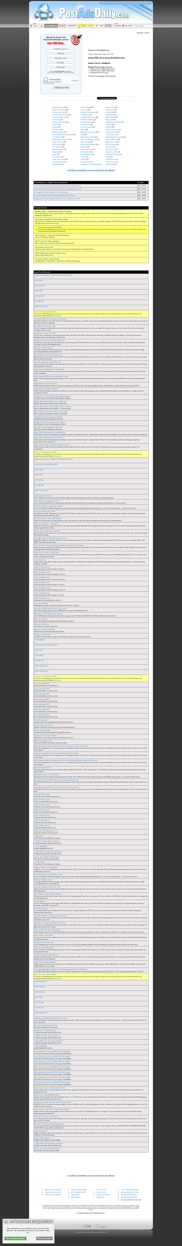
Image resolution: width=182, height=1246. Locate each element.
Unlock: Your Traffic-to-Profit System (46, 857)
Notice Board (85, 142)
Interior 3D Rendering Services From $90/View (49, 432)
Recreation (109, 147)
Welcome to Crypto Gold (42, 635)
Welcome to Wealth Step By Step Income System (50, 609)
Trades (108, 157)
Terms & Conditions (103, 1195)
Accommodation (58, 107)
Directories (56, 120)
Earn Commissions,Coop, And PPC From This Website (52, 1051)
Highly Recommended (88, 132)
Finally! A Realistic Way (42, 730)
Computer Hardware (59, 117)
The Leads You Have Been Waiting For (47, 930)
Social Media (85, 152)
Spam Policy (101, 1197)
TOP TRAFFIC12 (40, 987)
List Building (56, 137)
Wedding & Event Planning (90, 164)
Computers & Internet (88, 117)
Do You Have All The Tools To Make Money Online (51, 1109)
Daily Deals (110, 117)
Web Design (56, 164)
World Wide (110, 164)
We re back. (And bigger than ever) (45, 831)
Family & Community (113, 122)
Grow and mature (40, 560)
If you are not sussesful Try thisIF (49, 227)
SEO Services (110, 149)
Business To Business (88, 112)
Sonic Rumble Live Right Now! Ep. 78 (47, 501)
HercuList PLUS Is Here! (42, 768)
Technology (56, 157)
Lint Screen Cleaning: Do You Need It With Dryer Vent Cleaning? (56, 753)
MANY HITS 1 (39, 470)
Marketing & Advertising (114, 137)
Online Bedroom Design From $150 (46, 389)
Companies (109, 115)
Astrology (84, 110)
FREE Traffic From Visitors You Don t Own (50, 253)
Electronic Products (58, 122)
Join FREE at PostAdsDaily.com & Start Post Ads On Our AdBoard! (91, 170)
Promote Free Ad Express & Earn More (47, 531)
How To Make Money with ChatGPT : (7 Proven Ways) (52, 406)
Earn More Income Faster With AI (45, 736)
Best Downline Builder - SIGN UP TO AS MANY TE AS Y (53, 275)
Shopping (55, 152)
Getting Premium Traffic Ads (43, 942)
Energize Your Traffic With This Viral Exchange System (52, 1102)
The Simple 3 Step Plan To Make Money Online (51, 219)
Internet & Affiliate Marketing (62, 134)
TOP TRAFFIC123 (40, 982)
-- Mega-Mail (38, 836)
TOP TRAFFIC (39, 480)
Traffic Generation (58, 159)
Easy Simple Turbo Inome (43, 496)
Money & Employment (88, 139)
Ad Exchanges (85, 107)
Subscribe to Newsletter (53, 1195)
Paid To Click (57, 144)
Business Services (58, 112)
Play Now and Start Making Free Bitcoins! (48, 427)
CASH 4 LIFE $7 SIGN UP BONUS (45, 464)
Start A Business (86, 154)
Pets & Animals (111, 144)
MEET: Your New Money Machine (47, 241)
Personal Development (88, 144)
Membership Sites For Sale (130, 1192)
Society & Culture (112, 152)
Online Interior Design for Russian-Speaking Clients (51, 445)
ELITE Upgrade (76, 1192)
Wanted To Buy (111, 162)
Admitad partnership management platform (48, 417)
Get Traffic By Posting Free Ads (44, 326)
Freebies (108, 127)
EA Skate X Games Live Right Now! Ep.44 (48, 874)
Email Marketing (86, 122)
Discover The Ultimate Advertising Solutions (49, 1124)
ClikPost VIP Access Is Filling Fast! (46, 867)
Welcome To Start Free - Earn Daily (46, 524)
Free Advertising (86, 127)
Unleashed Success (40, 1131)
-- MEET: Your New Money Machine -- (47, 841)
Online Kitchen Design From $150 (45, 384)
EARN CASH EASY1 (41, 666)
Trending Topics (57, 162)
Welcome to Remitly (41, 603)
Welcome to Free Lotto (41, 624)
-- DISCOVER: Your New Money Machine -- (49, 852)
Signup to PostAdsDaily (53, 1190)
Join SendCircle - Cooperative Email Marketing (52, 235)
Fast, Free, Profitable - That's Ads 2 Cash (47, 362)
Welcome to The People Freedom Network (48, 614)
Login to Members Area (53, 1192)
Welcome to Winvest (41, 619)
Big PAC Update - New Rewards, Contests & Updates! (53, 211)
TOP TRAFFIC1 (39, 286)
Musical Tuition (57, 142)
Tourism (83, 157)
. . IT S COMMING (40, 846)
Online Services (111, 142)
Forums (54, 127)
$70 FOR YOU (39, 301)
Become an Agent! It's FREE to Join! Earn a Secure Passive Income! (56, 780)
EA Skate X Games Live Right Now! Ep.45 (48, 506)
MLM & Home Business (60, 139)
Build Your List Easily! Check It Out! (46, 552)
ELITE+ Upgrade (76, 1190)
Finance (55, 125)
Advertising (110, 107)
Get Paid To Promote (41, 908)
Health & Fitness (58, 132)
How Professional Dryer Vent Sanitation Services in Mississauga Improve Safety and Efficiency (66, 760)
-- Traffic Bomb (39, 862)
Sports (54, 154)
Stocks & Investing (112, 154)
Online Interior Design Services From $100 (48, 438)
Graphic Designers (112, 129)
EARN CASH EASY (41, 306)
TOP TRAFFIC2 (39, 640)
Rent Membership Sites (129, 1195)
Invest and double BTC (42, 683)
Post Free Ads (56, 147)
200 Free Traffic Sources (42, 1138)
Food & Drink (85, 125)
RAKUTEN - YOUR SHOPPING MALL (47, 1095)
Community (85, 115)
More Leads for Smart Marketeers (45, 962)
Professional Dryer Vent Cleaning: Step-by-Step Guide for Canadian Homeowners (61, 746)
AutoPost (61, 231)
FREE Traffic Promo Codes (43, 741)
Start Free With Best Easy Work (44, 511)
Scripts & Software (87, 149)
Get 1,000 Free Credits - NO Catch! (45, 1117)
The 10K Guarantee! (41, 720)
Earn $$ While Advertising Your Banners (47, 894)
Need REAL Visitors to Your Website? (46, 775)
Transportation (111, 159)
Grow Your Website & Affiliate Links (46, 955)
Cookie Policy (101, 1190)
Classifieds (109, 112)
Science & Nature (58, 149)
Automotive (110, 110)
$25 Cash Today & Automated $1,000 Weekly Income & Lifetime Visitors (58, 545)
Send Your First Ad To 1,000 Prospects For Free (49, 1088)
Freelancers (56, 129)
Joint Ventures (110, 134)
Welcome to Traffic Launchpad (44, 629)
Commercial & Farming (60, 115)
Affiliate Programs (58, 110)
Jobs (82, 134)
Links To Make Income (42, 567)
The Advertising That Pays (43, 725)
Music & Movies (111, 139)
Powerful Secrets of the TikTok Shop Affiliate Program (52, 396)
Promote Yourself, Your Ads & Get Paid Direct (49, 340)
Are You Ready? (39, 901)
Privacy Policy (101, 1192)
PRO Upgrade (75, 1197)
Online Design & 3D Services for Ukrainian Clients (51, 376)
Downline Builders (87, 120)
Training (83, 159)
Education (109, 120)
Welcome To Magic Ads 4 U (43, 348)
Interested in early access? (44, 247)
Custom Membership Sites (130, 1190)
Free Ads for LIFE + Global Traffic (47, 259)
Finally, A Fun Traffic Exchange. (45, 1030)
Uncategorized (85, 162)
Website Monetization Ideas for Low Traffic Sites (50, 401)
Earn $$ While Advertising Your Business (48, 355)
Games (83, 129)
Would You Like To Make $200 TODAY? (48, 519)
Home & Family (111, 132)
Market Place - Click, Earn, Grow (45, 333)
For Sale (108, 125)
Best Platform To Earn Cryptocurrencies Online (50, 422)
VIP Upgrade (75, 1195)
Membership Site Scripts (129, 1197)
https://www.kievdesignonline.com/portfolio (49, 369)
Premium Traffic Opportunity (44, 948)
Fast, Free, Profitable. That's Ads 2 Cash (47, 887)
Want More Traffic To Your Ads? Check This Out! (50, 319)
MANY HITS (38, 280)
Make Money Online (88, 137)
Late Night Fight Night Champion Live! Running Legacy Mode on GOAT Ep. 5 (60, 969)
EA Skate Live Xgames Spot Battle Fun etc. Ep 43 (50, 1018)
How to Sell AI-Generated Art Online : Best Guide (50, 412)
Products (83, 147)
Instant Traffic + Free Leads (43, 935)
